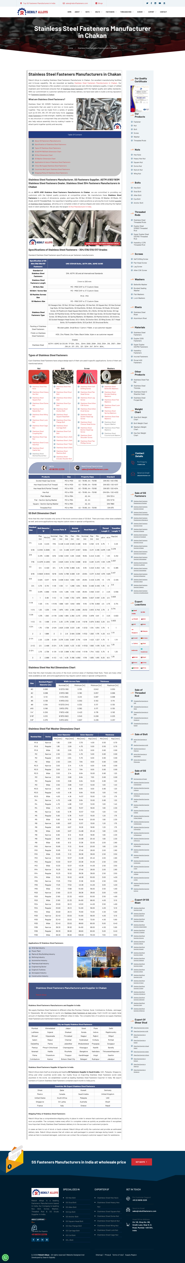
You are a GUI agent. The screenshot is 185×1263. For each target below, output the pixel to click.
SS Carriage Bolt (73, 1230)
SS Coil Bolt (71, 1235)
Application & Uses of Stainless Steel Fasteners (52, 162)
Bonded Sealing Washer (140, 289)
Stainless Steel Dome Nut (108, 1216)
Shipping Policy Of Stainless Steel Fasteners (51, 173)
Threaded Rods (140, 140)
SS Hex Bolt (71, 1198)
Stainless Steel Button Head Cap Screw (87, 430)
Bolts (97, 12)
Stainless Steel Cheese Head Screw (88, 423)
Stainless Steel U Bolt (64, 447)
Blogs (100, 3)
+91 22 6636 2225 (139, 1200)
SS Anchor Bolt (72, 1216)
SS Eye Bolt (70, 1212)
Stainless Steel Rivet (139, 313)
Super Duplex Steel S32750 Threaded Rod (141, 236)
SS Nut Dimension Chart (44, 155)
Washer (137, 137)
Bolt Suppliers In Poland (140, 779)
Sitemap (99, 1255)
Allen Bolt (137, 195)
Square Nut (138, 162)
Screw (139, 12)
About (77, 12)
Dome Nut (138, 166)
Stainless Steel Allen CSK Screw (88, 404)
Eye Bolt (137, 199)
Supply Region (131, 1255)
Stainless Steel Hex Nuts (107, 1198)
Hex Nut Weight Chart (140, 434)
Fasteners (110, 12)
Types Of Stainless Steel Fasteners (48, 148)
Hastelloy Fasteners (138, 351)
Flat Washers (139, 294)
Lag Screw (138, 266)
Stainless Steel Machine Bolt (62, 452)
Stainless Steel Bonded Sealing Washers (110, 394)
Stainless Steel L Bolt (64, 440)
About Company (38, 1219)
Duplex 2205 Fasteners (139, 339)
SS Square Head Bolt (74, 1221)
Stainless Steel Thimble (139, 386)
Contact (163, 12)
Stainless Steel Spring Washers (110, 412)
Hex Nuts (137, 154)
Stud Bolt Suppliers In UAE (141, 745)
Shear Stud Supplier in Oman (141, 1055)
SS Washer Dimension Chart (45, 159)
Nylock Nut (138, 170)
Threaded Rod (125, 12)
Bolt (135, 129)
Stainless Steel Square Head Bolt (62, 415)
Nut (135, 125)
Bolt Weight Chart (141, 423)
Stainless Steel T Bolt (64, 444)
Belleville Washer (140, 284)
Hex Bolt (137, 188)
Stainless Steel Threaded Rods (140, 221)
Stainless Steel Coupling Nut (38, 432)
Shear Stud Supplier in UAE (141, 1031)
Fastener (137, 122)
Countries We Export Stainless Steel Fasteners (52, 169)
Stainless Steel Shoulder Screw (86, 436)
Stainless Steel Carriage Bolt (62, 427)
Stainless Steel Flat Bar (141, 380)
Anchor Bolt (138, 203)
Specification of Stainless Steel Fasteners (50, 144)
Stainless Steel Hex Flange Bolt (63, 421)
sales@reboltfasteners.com (77, 3)
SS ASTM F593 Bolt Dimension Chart (48, 151)
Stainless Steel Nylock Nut (38, 410)
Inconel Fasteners (141, 356)
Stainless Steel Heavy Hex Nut (108, 1204)
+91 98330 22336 (141, 464)
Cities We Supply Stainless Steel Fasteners (51, 166)
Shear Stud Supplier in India (141, 1027)
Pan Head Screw (140, 263)
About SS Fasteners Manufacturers (48, 141)
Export (151, 12)
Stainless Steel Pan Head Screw (88, 393)
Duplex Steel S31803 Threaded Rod (141, 228)
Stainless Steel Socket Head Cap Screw (87, 416)
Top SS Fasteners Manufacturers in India (39, 3)
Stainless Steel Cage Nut (107, 1235)
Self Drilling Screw (141, 259)
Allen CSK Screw (140, 270)
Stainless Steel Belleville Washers (111, 387)
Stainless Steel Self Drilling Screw (88, 387)
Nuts (88, 12)
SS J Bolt (69, 1240)
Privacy (107, 1255)
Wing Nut (137, 173)
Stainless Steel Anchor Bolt (62, 410)
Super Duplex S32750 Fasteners (141, 345)
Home (70, 12)
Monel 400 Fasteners (138, 361)
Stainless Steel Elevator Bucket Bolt (64, 458)
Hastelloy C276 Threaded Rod (140, 243)
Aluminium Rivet (140, 318)
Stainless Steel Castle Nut (38, 449)
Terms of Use (117, 1255)
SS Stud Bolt (71, 1202)
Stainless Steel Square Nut (38, 399)
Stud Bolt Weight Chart (140, 418)
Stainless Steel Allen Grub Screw (88, 410)
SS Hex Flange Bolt (74, 1226)
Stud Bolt (137, 191)
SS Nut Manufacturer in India (79, 206)
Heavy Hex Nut (139, 158)
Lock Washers (139, 298)
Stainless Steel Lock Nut (107, 1230)
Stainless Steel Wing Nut (108, 1225)
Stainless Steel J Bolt (64, 437)
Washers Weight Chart (140, 428)
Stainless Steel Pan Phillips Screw (88, 442)
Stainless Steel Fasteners (139, 333)
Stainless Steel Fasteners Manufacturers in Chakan (95, 83)
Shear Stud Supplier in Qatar (141, 1051)
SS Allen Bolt (71, 1207)
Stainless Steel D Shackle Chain (140, 393)
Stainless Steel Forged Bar (139, 399)
